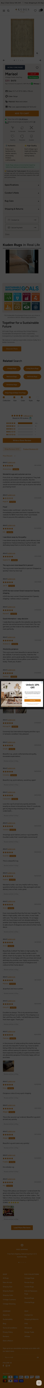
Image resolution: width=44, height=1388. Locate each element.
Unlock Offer (32, 700)
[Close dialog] (42, 682)
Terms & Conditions (30, 704)
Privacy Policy (36, 704)
